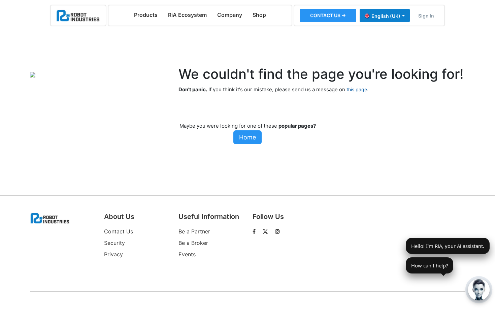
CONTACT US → (328, 15)
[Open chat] (479, 289)
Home (247, 137)
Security (114, 242)
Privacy (113, 254)
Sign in (426, 16)
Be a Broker (193, 242)
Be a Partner (194, 231)
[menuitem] (145, 15)
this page (356, 89)
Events (187, 254)
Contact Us (118, 231)
